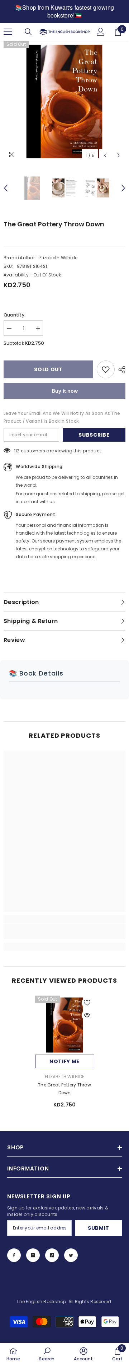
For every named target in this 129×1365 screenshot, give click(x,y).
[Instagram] (33, 1255)
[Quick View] (87, 1015)
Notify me (64, 1061)
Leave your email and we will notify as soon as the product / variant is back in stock (62, 417)
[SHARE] (120, 369)
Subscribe (93, 434)
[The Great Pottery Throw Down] (64, 1025)
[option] (64, 101)
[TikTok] (52, 1255)
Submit (98, 1228)
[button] (105, 155)
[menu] (8, 32)
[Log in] (101, 32)
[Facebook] (14, 1255)
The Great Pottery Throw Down (64, 1089)
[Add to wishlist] (106, 369)
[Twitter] (71, 1255)
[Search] (28, 32)
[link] (64, 931)
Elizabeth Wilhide (58, 258)
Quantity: (14, 315)
